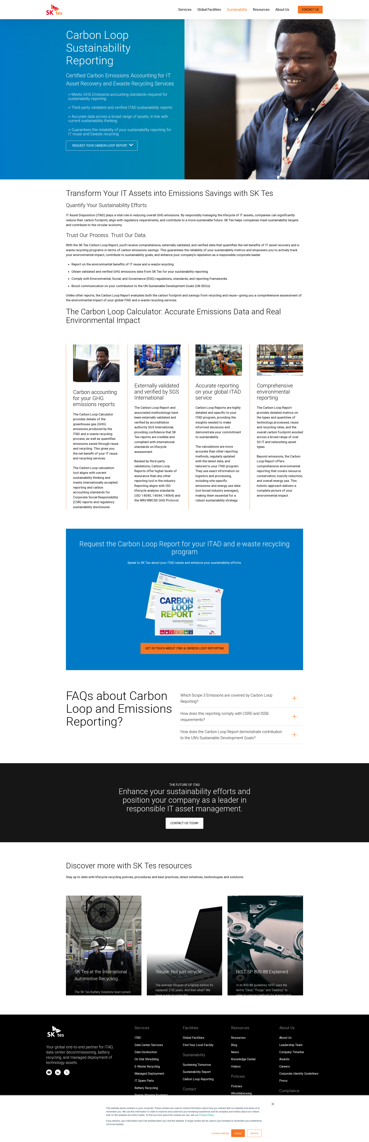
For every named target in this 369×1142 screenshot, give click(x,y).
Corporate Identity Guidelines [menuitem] (298, 1073)
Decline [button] (254, 1133)
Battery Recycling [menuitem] (146, 1088)
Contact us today (184, 823)
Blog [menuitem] (234, 1045)
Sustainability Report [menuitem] (197, 1072)
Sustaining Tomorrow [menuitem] (197, 1065)
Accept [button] (238, 1133)
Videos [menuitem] (236, 1066)
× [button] (273, 1102)
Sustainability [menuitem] (237, 9)
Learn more (289, 867)
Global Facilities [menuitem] (209, 9)
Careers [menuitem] (284, 1066)
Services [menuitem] (185, 9)
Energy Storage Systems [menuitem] (151, 1095)
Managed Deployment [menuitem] (149, 1073)
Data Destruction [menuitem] (146, 1052)
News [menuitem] (235, 1052)
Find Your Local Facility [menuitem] (198, 1045)
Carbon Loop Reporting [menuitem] (198, 1079)
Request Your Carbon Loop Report (99, 145)
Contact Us (310, 9)
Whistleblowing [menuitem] (241, 1093)
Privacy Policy (206, 1114)
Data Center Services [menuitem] (149, 1045)
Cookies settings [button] (220, 1133)
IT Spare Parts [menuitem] (144, 1081)
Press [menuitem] (283, 1081)
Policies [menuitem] (236, 1086)
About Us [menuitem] (282, 9)
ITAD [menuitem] (138, 1038)
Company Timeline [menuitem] (291, 1052)
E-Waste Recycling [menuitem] (147, 1066)
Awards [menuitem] (284, 1059)
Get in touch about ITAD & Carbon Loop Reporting (184, 648)
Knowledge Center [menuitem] (243, 1059)
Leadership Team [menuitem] (291, 1045)
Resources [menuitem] (261, 9)
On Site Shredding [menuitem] (147, 1059)
